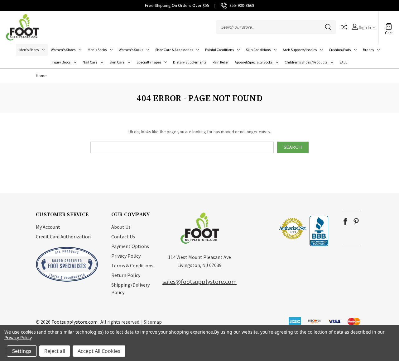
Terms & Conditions (132, 265)
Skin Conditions (258, 49)
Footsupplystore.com (74, 322)
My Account (48, 227)
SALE (343, 62)
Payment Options (130, 246)
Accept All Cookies (99, 351)
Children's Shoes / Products (306, 62)
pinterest (356, 221)
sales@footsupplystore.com (199, 281)
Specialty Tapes (149, 62)
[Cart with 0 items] (388, 24)
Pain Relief (220, 62)
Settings (21, 351)
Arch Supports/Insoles (300, 49)
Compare (344, 27)
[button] (259, 228)
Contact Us (123, 236)
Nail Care (90, 62)
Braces (368, 49)
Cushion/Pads (340, 49)
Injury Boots (61, 62)
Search (328, 27)
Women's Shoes (63, 49)
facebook (345, 221)
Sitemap (153, 322)
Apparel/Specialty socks (253, 62)
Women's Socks (131, 49)
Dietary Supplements (189, 62)
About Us (121, 227)
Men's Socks (97, 49)
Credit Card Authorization (63, 236)
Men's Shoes (29, 49)
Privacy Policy (126, 256)
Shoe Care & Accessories (174, 49)
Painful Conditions (219, 49)
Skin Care (116, 62)
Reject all (54, 351)
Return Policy (125, 275)
